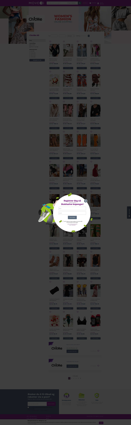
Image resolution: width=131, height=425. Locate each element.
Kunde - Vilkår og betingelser (72, 224)
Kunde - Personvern (72, 225)
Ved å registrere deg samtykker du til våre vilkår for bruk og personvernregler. (73, 222)
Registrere (72, 217)
